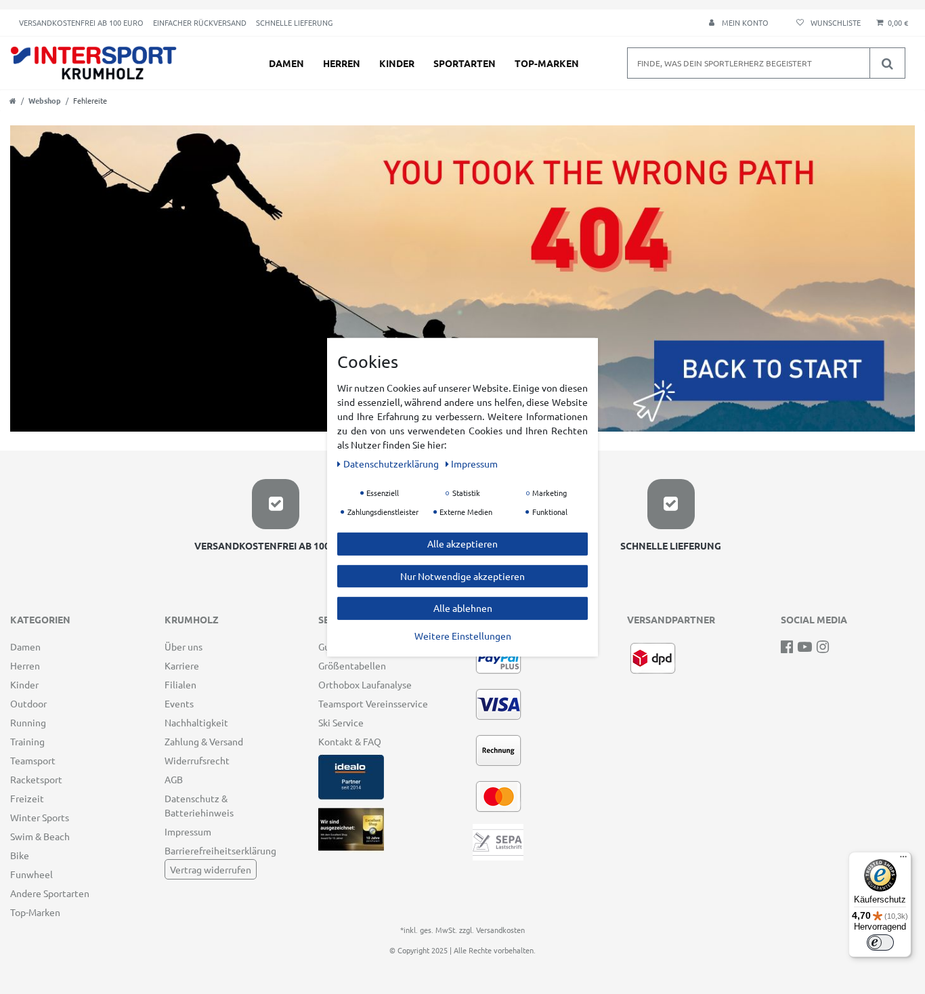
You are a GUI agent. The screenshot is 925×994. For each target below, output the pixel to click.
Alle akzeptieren (462, 543)
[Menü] (903, 860)
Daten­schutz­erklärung (392, 463)
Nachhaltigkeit (196, 722)
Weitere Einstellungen (462, 635)
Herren (341, 63)
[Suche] (887, 63)
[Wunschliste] (826, 22)
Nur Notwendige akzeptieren (462, 575)
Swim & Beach (40, 836)
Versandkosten (500, 929)
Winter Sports (39, 817)
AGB (174, 779)
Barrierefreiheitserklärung (220, 850)
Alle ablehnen (462, 607)
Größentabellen (352, 665)
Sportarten (464, 63)
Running (28, 722)
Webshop (44, 100)
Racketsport (36, 779)
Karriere (182, 665)
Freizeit (27, 798)
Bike (19, 855)
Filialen (180, 684)
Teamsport (33, 760)
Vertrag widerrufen (210, 869)
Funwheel (31, 874)
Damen (286, 63)
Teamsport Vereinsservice (373, 703)
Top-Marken (547, 63)
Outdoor (28, 703)
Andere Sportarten (49, 893)
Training (27, 741)
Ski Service (341, 722)
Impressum (188, 831)
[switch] (880, 942)
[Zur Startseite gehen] (12, 100)
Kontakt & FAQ (349, 741)
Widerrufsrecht (197, 760)
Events (179, 703)
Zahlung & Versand (204, 741)
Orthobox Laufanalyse (365, 684)
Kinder (396, 63)
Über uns (183, 646)
